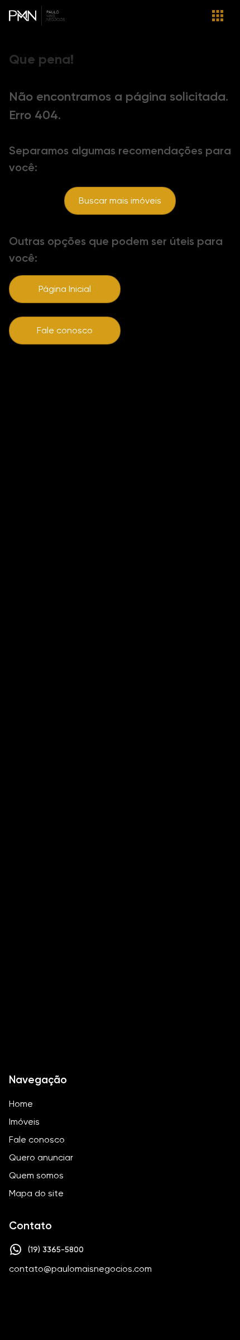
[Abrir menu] (217, 15)
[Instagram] (101, 1303)
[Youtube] (133, 1303)
